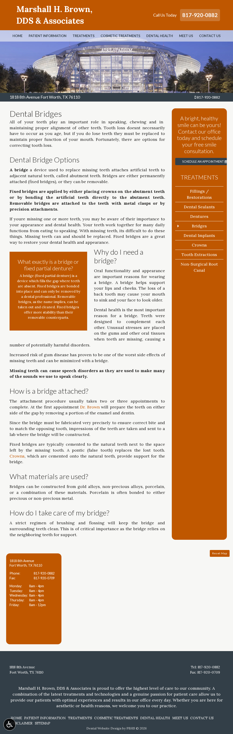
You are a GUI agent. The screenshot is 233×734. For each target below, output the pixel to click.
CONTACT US (209, 36)
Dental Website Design (103, 728)
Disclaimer (22, 723)
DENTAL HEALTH (159, 36)
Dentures (199, 216)
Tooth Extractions (199, 254)
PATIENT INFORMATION (47, 36)
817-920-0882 (200, 15)
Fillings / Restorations (199, 194)
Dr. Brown (90, 407)
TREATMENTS (83, 36)
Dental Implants (199, 235)
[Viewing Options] (9, 724)
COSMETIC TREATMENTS (120, 36)
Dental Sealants (199, 206)
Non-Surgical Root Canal (199, 267)
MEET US (186, 36)
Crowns (17, 456)
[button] (33, 598)
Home (18, 36)
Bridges (199, 226)
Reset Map (219, 553)
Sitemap (42, 723)
